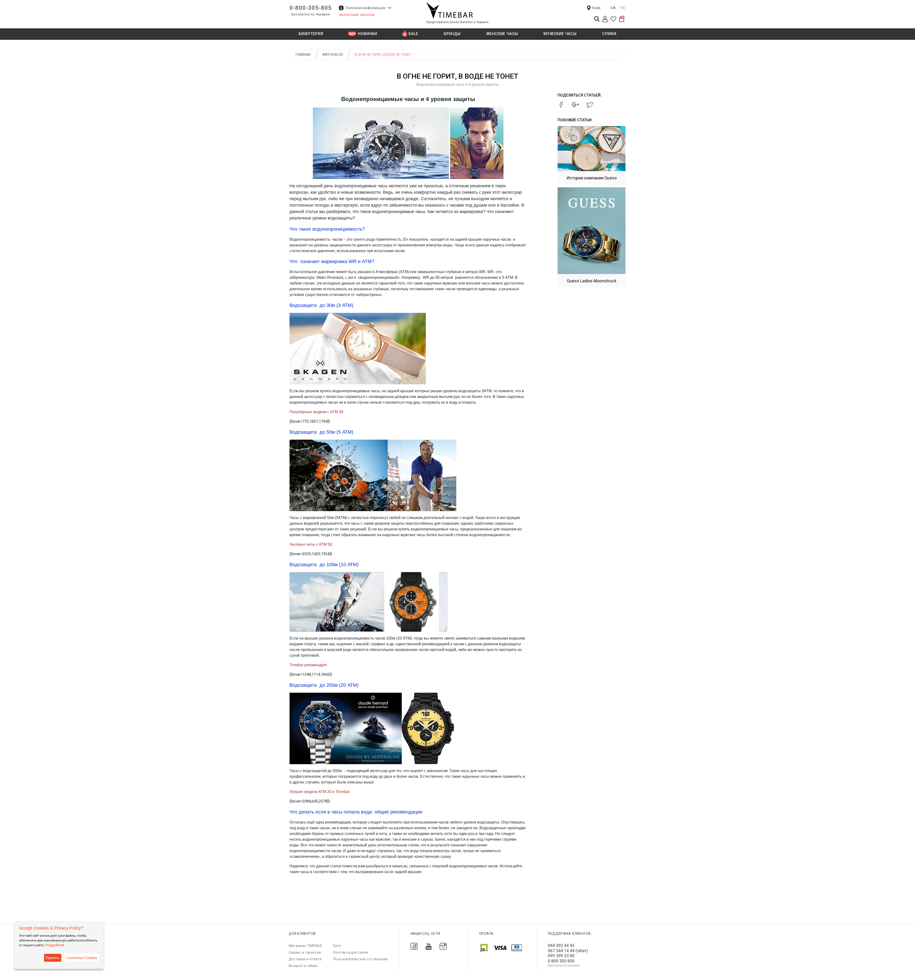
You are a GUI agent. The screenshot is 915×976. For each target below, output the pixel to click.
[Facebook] (414, 946)
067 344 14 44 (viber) (568, 950)
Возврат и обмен (303, 966)
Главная (303, 54)
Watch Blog (332, 54)
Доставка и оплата (305, 959)
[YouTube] (429, 946)
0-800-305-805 (311, 8)
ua (613, 8)
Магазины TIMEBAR (305, 946)
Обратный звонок (357, 14)
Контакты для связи (350, 952)
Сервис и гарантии (305, 952)
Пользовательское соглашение (360, 959)
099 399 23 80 (561, 955)
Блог (337, 946)
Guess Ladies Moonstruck (591, 280)
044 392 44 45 (561, 945)
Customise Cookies (81, 958)
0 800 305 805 (561, 960)
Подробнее (54, 944)
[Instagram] (443, 946)
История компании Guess (591, 177)
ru (623, 8)
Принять (53, 958)
